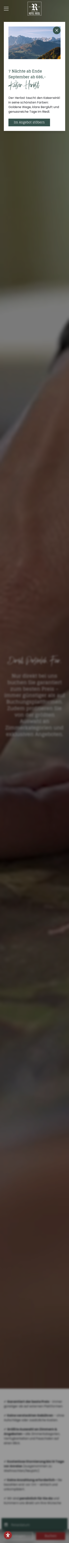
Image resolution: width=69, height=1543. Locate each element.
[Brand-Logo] (34, 9)
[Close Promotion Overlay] (57, 30)
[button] (8, 1535)
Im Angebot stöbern (29, 122)
